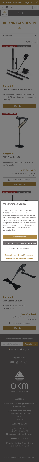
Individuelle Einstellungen (19, 248)
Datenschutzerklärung (14, 255)
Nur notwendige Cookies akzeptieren (19, 243)
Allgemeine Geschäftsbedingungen (19, 258)
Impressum (28, 255)
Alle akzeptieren (19, 237)
